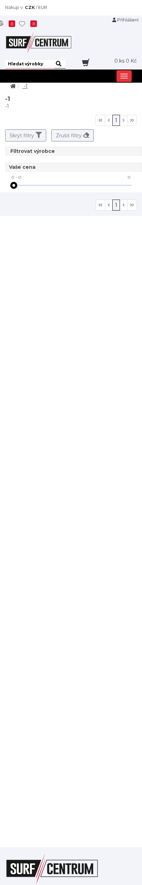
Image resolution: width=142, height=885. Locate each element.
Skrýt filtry (23, 135)
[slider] (13, 185)
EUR (42, 7)
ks (125, 61)
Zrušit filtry (69, 135)
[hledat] (59, 63)
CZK (30, 7)
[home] (13, 86)
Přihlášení (127, 19)
